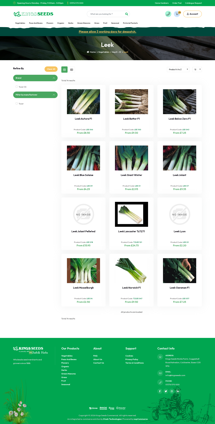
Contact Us (98, 363)
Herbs (70, 23)
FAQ (95, 355)
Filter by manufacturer (26, 94)
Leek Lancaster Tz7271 (131, 231)
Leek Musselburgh (83, 287)
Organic (60, 23)
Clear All (51, 69)
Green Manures (83, 23)
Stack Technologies (112, 419)
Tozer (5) (22, 87)
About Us (97, 359)
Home (92, 52)
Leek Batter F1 (131, 118)
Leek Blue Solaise (83, 175)
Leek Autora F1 (83, 118)
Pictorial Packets (130, 23)
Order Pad (176, 3)
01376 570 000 (76, 3)
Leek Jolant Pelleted (83, 231)
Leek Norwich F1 (131, 287)
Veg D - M (116, 52)
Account (193, 14)
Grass (96, 23)
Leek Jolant (179, 175)
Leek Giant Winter (131, 175)
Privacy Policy (131, 359)
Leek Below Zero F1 (180, 118)
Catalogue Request (193, 3)
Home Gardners (162, 3)
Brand (18, 78)
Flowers (50, 23)
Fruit (105, 23)
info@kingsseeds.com (175, 375)
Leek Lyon (180, 231)
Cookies (129, 355)
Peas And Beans (36, 23)
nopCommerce (141, 419)
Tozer (21, 103)
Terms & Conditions (134, 363)
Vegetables (20, 23)
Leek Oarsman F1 (179, 287)
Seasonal (115, 23)
